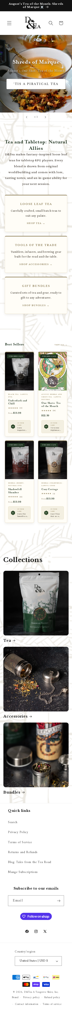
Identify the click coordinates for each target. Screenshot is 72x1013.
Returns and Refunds (23, 852)
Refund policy (52, 997)
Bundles (11, 792)
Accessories (15, 716)
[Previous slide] (26, 117)
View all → (61, 345)
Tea (7, 640)
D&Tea (28, 992)
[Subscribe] (59, 900)
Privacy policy (31, 997)
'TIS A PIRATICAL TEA (36, 84)
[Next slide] (45, 117)
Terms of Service (20, 842)
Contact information (26, 1004)
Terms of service (52, 1004)
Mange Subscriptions (23, 872)
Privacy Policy (18, 832)
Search (12, 822)
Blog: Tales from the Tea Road (29, 862)
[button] (9, 23)
